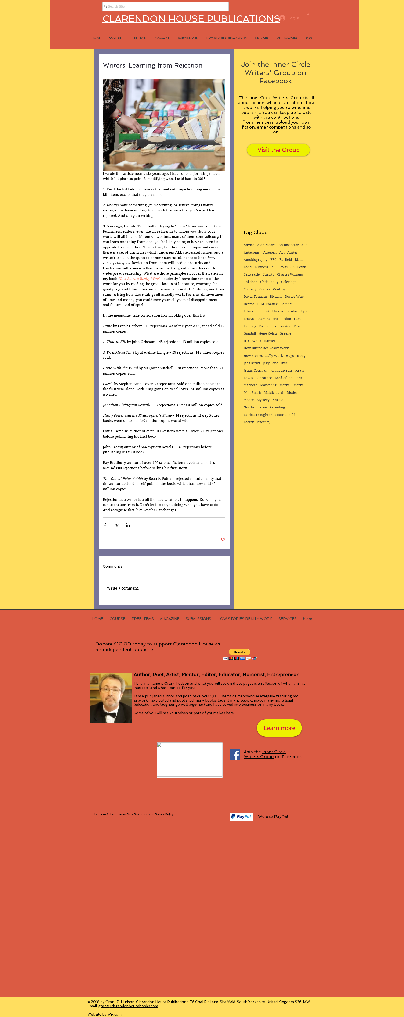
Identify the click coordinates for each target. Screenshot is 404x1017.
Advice (249, 245)
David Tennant (255, 296)
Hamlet (269, 341)
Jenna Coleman (255, 370)
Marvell (299, 385)
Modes (292, 392)
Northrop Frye (255, 407)
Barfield (285, 260)
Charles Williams (290, 274)
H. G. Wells (252, 341)
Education (252, 311)
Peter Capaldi (285, 415)
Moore (249, 400)
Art (282, 252)
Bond (248, 267)
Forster (285, 326)
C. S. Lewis (279, 267)
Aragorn (270, 252)
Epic (304, 311)
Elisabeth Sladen (285, 311)
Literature (264, 378)
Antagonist (252, 252)
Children (250, 282)
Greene (285, 333)
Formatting (268, 326)
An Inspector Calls (292, 245)
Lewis (248, 378)
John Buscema (281, 370)
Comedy (250, 289)
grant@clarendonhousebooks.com (128, 1006)
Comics (264, 289)
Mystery (263, 400)
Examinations (267, 319)
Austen (292, 252)
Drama (249, 304)
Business (261, 267)
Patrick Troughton (258, 415)
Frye (297, 326)
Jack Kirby (252, 363)
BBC (273, 260)
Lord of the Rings (288, 378)
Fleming (250, 326)
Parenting (277, 407)
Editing (286, 304)
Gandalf (250, 333)
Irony (301, 356)
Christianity (269, 282)
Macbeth (250, 385)
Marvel (285, 385)
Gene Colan (268, 333)
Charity (268, 274)
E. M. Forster (267, 304)
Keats (299, 370)
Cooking (279, 289)
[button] (308, 14)
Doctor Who (294, 296)
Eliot (265, 311)
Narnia (277, 400)
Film (297, 319)
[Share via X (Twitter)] (116, 525)
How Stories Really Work (263, 356)
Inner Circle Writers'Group (265, 754)
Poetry (249, 422)
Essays (249, 319)
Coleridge (288, 282)
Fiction (286, 319)
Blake (299, 260)
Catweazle (252, 274)
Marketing (268, 385)
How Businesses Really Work (266, 348)
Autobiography (255, 260)
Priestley (263, 422)
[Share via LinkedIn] (128, 525)
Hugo (290, 356)
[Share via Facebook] (105, 525)
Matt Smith (252, 392)
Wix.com (114, 1014)
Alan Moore (266, 245)
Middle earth (274, 392)
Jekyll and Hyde (275, 363)
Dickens (276, 296)
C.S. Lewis (298, 267)
